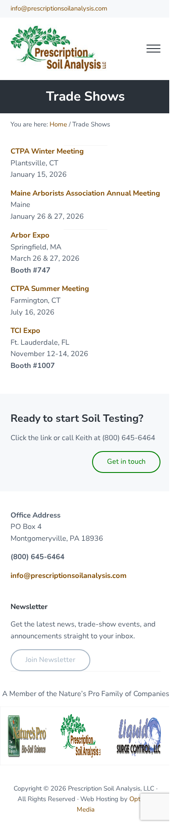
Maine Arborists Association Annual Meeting (85, 193)
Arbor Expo (30, 235)
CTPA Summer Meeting (50, 289)
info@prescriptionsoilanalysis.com (59, 8)
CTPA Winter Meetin (45, 151)
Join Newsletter (50, 660)
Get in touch (126, 461)
